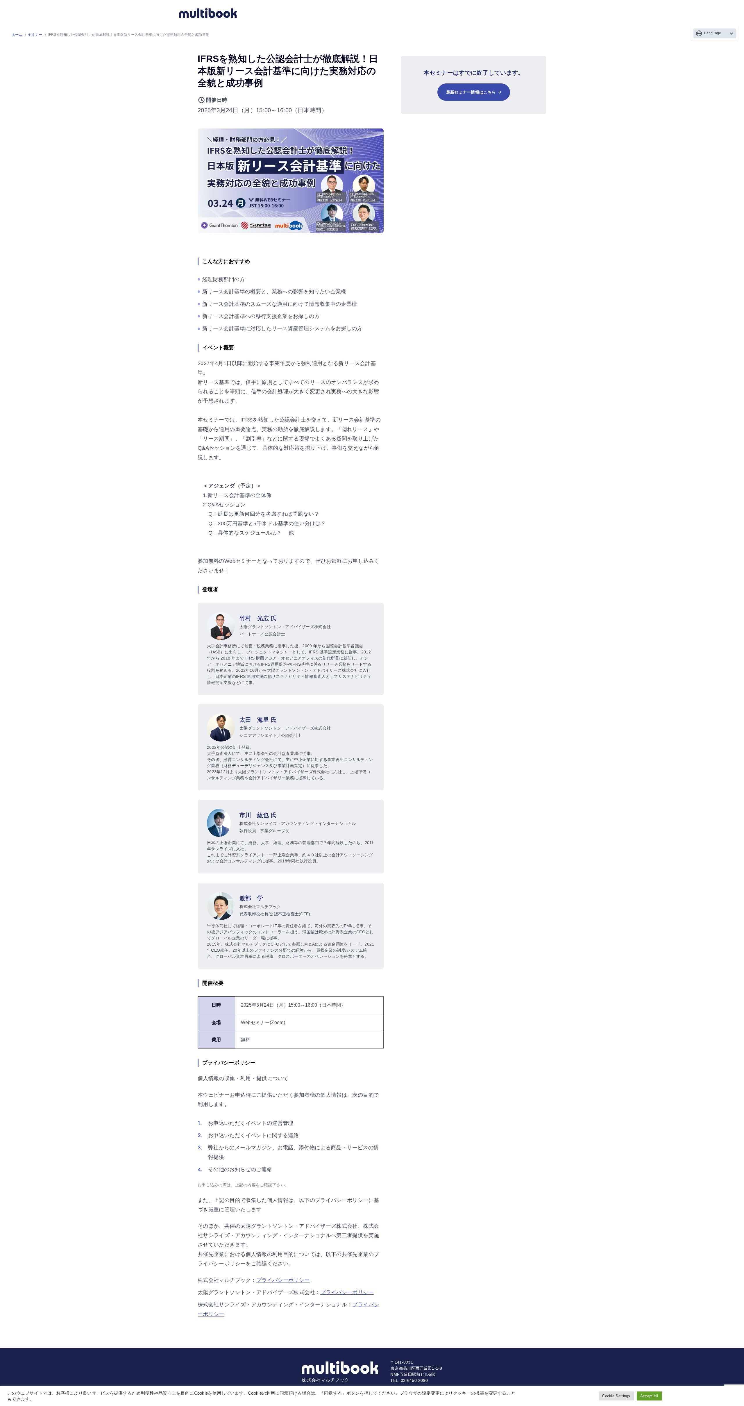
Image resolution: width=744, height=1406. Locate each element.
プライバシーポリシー (283, 1280)
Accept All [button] (649, 1396)
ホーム (17, 35)
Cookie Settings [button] (616, 1396)
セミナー (35, 35)
